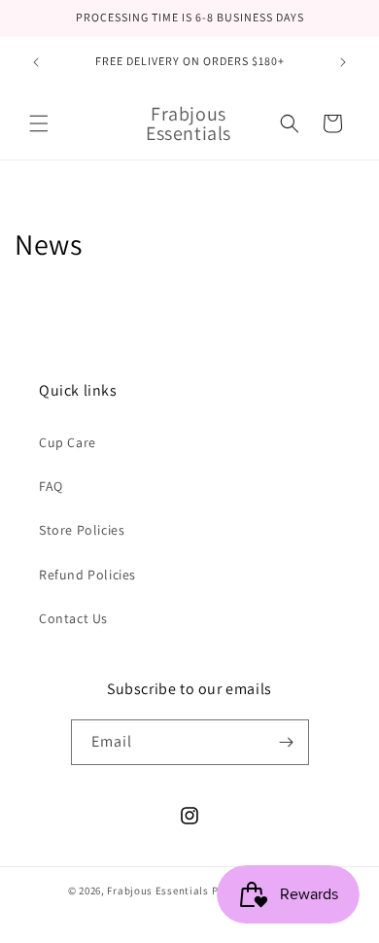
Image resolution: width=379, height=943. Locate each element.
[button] (38, 123)
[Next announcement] (343, 62)
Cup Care (67, 442)
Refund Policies (87, 574)
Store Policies (81, 530)
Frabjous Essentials (157, 890)
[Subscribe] (286, 742)
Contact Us (73, 618)
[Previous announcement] (36, 62)
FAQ (51, 486)
